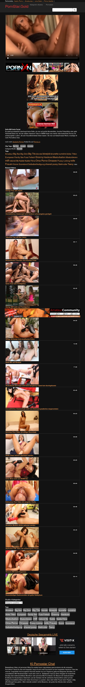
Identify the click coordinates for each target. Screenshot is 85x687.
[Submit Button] (75, 10)
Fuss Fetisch (29, 157)
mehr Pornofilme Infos (12, 138)
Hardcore (48, 157)
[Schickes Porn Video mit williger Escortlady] (42, 421)
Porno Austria (48, 1)
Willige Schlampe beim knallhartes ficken (20, 339)
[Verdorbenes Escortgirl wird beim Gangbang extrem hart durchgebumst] (42, 374)
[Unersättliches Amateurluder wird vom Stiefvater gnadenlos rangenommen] (42, 397)
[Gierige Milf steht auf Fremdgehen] (42, 295)
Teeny (70, 164)
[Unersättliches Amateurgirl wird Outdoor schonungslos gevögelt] (42, 202)
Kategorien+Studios (36, 5)
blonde (39, 153)
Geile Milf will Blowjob (13, 362)
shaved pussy (51, 164)
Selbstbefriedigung (36, 164)
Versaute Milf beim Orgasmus (16, 572)
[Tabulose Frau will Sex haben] (42, 226)
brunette (30, 146)
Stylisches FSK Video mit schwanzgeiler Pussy (22, 548)
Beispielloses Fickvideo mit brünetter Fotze (21, 260)
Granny (39, 157)
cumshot (62, 153)
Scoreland (23, 164)
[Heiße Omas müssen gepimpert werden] (42, 444)
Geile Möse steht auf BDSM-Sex (17, 479)
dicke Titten (72, 153)
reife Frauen (50, 623)
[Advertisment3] (42, 312)
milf (7, 160)
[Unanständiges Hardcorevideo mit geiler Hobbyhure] (42, 584)
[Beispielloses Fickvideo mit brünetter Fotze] (42, 249)
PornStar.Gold (16, 6)
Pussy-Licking (63, 160)
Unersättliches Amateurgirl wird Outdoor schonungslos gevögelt (29, 214)
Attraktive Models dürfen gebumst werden (20, 525)
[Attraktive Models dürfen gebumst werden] (42, 514)
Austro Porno (18, 1)
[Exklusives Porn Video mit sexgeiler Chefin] (42, 490)
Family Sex (19, 157)
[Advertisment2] (42, 115)
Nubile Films (30, 160)
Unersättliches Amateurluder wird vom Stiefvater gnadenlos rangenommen (32, 409)
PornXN (19, 149)
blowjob (23, 146)
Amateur (9, 153)
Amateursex (29, 1)
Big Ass (16, 153)
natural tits (14, 160)
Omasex (52, 160)
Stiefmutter (62, 164)
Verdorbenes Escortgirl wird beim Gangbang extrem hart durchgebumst (31, 385)
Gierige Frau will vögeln (14, 191)
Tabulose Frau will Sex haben (16, 237)
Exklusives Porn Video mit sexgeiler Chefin (21, 502)
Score (15, 164)
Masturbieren (72, 157)
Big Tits (32, 153)
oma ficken (38, 1)
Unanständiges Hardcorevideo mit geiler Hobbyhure (24, 595)
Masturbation (59, 157)
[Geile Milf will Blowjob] (42, 351)
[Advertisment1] (42, 87)
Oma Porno (42, 160)
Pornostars (49, 5)
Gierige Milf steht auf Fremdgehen (18, 307)
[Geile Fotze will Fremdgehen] (42, 272)
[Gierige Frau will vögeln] (42, 179)
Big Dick (15, 146)
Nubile (21, 160)
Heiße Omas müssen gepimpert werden (19, 455)
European (9, 157)
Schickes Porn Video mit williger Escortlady (21, 432)
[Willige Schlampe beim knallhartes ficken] (42, 328)
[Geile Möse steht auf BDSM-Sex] (42, 467)
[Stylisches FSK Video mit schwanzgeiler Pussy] (42, 537)
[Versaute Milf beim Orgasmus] (42, 560)
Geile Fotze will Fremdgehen (16, 284)
